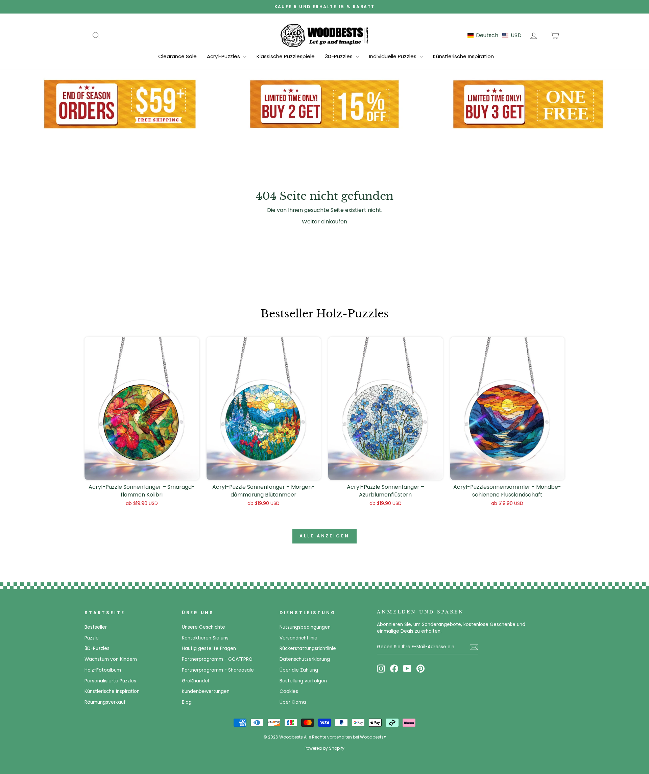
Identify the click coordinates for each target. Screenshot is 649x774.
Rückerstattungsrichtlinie (308, 648)
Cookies (289, 691)
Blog (187, 702)
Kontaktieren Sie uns (205, 638)
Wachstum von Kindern (111, 659)
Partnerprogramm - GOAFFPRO (217, 659)
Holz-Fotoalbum (103, 670)
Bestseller (96, 627)
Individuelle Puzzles (393, 56)
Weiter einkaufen (324, 221)
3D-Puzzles (339, 56)
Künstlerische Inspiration (463, 56)
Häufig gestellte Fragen (209, 648)
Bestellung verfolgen (303, 681)
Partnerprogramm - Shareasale (218, 670)
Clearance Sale (177, 56)
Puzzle (92, 638)
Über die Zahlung (299, 670)
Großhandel (195, 681)
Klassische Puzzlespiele (286, 56)
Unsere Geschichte (203, 627)
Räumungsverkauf (105, 702)
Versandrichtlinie (298, 638)
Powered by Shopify (324, 748)
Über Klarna (293, 702)
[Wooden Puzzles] (324, 35)
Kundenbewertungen (206, 691)
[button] (494, 35)
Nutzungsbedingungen (305, 627)
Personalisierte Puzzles (110, 681)
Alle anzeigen (324, 536)
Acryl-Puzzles (224, 56)
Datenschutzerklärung (305, 659)
